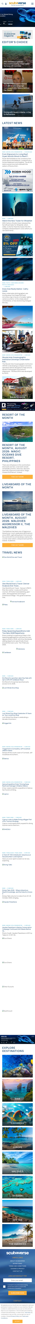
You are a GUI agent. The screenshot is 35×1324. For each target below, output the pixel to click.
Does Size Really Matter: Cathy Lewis (15, 290)
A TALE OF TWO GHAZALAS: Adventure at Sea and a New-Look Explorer (16, 856)
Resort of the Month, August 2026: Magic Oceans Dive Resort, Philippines (14, 453)
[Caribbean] (17, 1114)
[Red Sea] (17, 1211)
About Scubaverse (17, 1261)
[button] (2, 3)
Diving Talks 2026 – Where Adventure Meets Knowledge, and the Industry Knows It (17, 892)
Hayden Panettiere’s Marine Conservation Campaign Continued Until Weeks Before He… (17, 929)
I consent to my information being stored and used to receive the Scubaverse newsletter (18, 1286)
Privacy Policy (15, 1316)
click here (28, 1312)
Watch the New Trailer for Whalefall (17, 221)
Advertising (17, 1263)
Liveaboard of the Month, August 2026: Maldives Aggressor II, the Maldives (16, 521)
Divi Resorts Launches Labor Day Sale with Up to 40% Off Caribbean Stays (17, 679)
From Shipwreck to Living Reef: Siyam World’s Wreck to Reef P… (15, 155)
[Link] (6, 4)
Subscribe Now (17, 1293)
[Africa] (17, 1066)
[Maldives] (17, 1163)
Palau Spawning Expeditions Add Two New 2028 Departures (16, 632)
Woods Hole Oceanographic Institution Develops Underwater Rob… (16, 359)
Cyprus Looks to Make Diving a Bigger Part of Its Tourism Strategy (17, 820)
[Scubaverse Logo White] (17, 1252)
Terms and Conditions (17, 1266)
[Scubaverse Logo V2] (17, 4)
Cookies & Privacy (17, 1268)
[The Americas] (17, 1235)
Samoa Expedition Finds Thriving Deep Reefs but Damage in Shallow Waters (15, 785)
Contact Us (17, 1271)
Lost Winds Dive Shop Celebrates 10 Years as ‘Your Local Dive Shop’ (17, 714)
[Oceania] (17, 1187)
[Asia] (17, 1090)
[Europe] (17, 1138)
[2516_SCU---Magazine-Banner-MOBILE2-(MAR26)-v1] (17, 34)
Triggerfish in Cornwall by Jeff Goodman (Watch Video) (16, 750)
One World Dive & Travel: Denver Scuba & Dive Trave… (15, 584)
